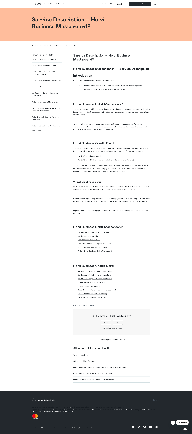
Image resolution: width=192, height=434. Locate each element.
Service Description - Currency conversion (45, 94)
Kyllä (106, 323)
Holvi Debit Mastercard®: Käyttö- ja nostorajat (92, 373)
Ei (117, 323)
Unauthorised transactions (89, 240)
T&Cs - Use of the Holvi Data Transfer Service (44, 73)
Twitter (144, 427)
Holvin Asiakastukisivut (40, 46)
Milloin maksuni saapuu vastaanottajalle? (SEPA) (94, 379)
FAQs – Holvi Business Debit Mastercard (95, 251)
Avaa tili (140, 4)
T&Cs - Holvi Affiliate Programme (46, 126)
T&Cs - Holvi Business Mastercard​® (47, 81)
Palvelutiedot (90, 427)
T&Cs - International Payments (45, 102)
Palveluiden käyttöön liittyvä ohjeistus (75, 427)
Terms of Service (39, 87)
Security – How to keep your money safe (95, 243)
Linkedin (156, 427)
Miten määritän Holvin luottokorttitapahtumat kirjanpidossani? (100, 367)
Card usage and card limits (89, 236)
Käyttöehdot (49, 427)
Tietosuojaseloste (59, 427)
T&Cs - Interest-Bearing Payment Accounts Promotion (46, 109)
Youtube (150, 427)
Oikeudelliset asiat (56, 46)
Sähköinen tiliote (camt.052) (85, 361)
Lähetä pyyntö (106, 4)
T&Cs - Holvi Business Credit (44, 66)
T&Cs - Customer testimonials (44, 59)
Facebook (133, 427)
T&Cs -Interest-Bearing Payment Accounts (45, 118)
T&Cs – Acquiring (80, 355)
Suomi (119, 4)
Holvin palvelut (71, 46)
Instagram (139, 427)
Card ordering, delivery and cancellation (95, 232)
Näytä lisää (36, 130)
